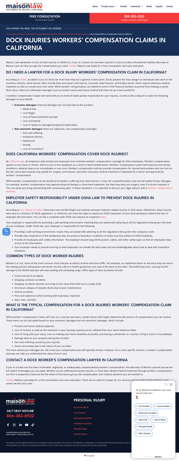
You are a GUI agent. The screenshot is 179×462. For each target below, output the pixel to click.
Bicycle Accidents (81, 407)
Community (135, 6)
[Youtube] (26, 424)
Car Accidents (79, 413)
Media (149, 6)
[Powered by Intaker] (158, 457)
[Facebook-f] (7, 424)
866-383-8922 (20, 416)
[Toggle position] (166, 384)
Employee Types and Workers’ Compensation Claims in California (66, 34)
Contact (169, 6)
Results (123, 6)
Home (8, 34)
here (103, 216)
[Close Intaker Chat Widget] (171, 384)
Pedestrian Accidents (83, 423)
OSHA (23, 79)
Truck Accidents (80, 434)
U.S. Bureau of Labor (31, 209)
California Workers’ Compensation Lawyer (27, 34)
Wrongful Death (80, 429)
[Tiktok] (32, 424)
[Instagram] (14, 424)
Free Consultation (44, 16)
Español (159, 6)
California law (16, 161)
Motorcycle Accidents (83, 418)
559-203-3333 (134, 16)
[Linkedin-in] (20, 424)
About (95, 6)
